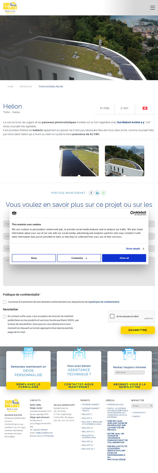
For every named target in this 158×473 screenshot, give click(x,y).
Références (26, 87)
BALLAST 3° (87, 418)
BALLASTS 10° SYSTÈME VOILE (89, 436)
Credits (136, 416)
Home (10, 87)
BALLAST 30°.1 (88, 449)
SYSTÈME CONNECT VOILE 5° (90, 409)
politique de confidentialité (104, 302)
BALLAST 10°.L (88, 431)
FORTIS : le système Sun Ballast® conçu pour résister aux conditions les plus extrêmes (117, 412)
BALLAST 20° (88, 445)
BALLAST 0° (87, 414)
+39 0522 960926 (40, 430)
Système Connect (90, 404)
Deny (34, 258)
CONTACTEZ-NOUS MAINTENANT (79, 386)
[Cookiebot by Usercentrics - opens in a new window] (132, 213)
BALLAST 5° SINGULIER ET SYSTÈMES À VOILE (92, 423)
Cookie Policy (139, 412)
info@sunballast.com (44, 433)
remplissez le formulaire (28, 386)
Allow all (124, 258)
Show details (133, 248)
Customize (77, 258)
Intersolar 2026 (115, 404)
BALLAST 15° (87, 441)
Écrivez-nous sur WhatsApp (42, 436)
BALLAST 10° (87, 428)
